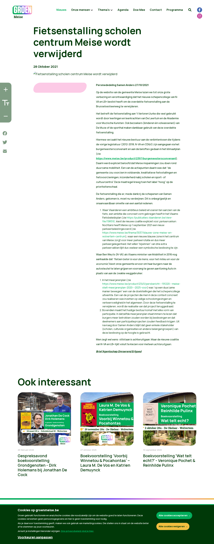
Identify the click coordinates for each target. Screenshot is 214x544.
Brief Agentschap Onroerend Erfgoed (118, 351)
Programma (175, 10)
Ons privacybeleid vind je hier (77, 531)
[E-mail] (5, 151)
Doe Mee (139, 10)
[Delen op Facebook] (5, 133)
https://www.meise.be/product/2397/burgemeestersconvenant (136, 158)
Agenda (122, 10)
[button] (190, 9)
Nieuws (61, 10)
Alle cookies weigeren (172, 526)
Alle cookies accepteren (173, 515)
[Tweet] (5, 142)
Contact (156, 10)
